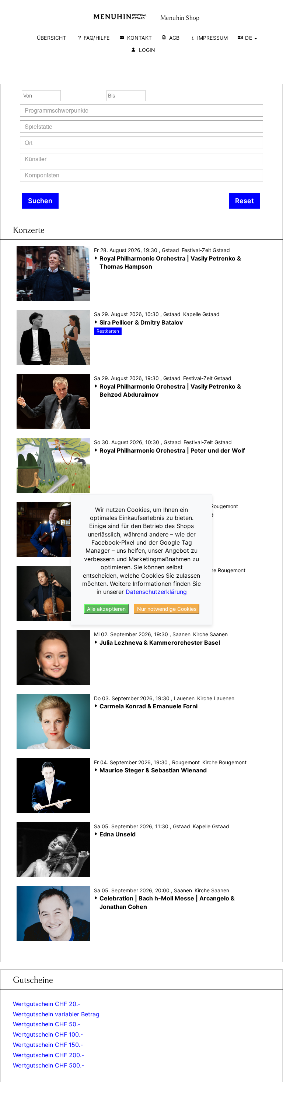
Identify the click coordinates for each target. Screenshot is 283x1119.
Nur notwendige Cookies (166, 609)
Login (147, 50)
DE (249, 38)
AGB (174, 38)
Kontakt (139, 38)
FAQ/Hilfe (97, 38)
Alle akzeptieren (106, 609)
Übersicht (51, 38)
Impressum (212, 38)
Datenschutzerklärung (156, 591)
